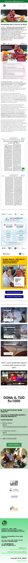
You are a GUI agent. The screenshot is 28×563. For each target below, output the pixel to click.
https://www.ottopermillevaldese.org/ (14, 553)
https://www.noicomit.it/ (18, 549)
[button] (14, 292)
